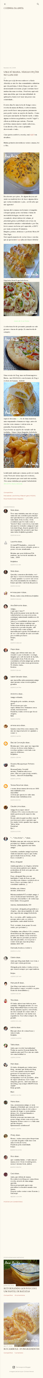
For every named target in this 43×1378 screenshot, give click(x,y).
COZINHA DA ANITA (14, 8)
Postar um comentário (13, 1202)
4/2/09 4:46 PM (16, 1129)
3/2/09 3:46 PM (16, 736)
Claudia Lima (16, 806)
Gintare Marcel (29, 1371)
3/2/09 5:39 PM (16, 800)
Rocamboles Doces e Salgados (13, 499)
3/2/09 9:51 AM (15, 586)
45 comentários (20, 1295)
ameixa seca (15, 725)
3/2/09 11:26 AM (16, 670)
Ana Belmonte (16, 605)
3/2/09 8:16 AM (15, 535)
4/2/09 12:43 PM (16, 1038)
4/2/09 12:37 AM (16, 976)
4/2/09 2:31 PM (15, 1057)
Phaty (13, 1135)
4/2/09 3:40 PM (16, 1095)
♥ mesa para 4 (16, 592)
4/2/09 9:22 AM (16, 993)
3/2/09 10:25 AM (16, 599)
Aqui (19, 240)
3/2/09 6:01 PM (16, 831)
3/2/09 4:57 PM (16, 779)
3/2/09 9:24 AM (16, 565)
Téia (12, 1000)
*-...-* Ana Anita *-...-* (18, 838)
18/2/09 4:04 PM (16, 1196)
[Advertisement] (21, 39)
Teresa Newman (17, 785)
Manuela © (15, 983)
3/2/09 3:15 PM (15, 719)
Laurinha (14, 542)
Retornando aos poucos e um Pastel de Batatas (20, 1290)
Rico (12, 1156)
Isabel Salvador (16, 677)
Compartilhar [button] (8, 492)
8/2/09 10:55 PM (16, 1167)
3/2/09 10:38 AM (16, 643)
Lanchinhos (16, 495)
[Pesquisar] (38, 3)
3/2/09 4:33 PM (16, 757)
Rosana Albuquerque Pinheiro (22, 764)
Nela (12, 510)
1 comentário (19, 1353)
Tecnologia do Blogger (23, 1367)
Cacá (12, 1174)
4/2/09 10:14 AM (16, 1021)
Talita (13, 1045)
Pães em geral (25, 495)
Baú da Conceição (18, 743)
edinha (13, 1027)
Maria (13, 1102)
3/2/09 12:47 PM (16, 687)
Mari (12, 1064)
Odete (13, 957)
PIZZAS (32, 495)
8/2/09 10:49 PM (16, 1150)
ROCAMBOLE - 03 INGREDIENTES (21, 1348)
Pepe (13, 649)
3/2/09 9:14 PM (15, 951)
